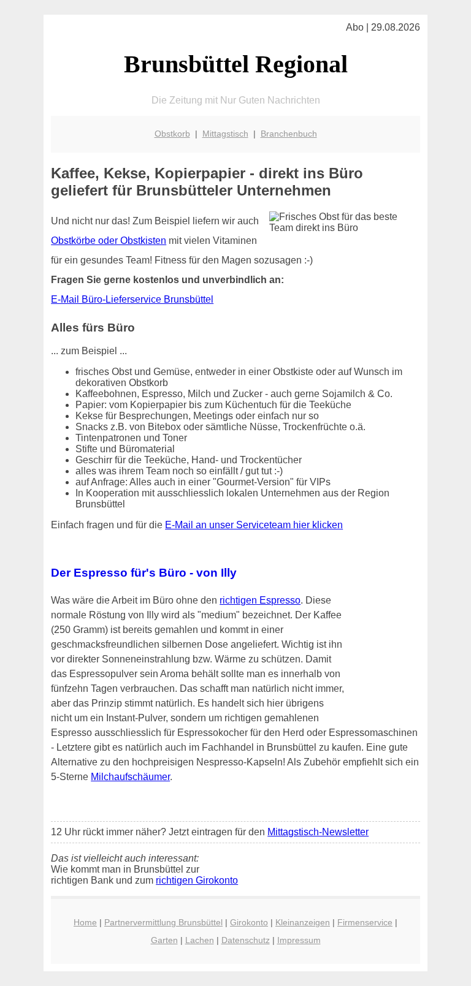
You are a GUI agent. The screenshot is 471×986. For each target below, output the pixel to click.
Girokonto (249, 922)
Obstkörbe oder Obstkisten (108, 240)
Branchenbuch (289, 133)
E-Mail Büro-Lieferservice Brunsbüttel (132, 299)
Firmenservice (364, 922)
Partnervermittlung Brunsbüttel (163, 922)
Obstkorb (172, 133)
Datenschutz (245, 940)
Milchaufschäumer (130, 777)
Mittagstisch (225, 133)
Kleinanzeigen (302, 922)
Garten (164, 940)
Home (85, 922)
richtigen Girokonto (197, 880)
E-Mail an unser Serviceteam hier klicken (254, 525)
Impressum (299, 940)
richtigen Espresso (260, 600)
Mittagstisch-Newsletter (318, 832)
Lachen (199, 940)
